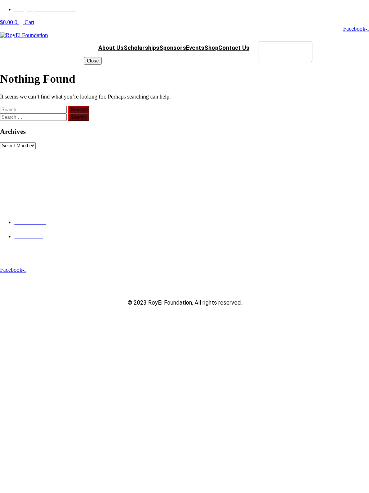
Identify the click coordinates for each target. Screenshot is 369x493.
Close (93, 61)
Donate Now (285, 51)
